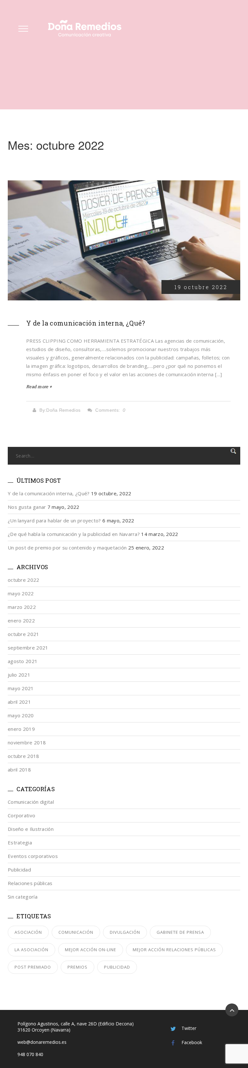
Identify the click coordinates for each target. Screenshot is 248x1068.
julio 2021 (19, 674)
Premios (77, 967)
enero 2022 (21, 620)
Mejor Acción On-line (90, 949)
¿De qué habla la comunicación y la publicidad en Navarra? (74, 534)
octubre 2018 (23, 756)
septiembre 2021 (28, 647)
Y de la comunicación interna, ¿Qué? (85, 323)
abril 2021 (19, 702)
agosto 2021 (22, 661)
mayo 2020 (21, 715)
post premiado (33, 967)
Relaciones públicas (30, 883)
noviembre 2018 (27, 742)
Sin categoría (22, 896)
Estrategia (20, 842)
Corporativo (21, 815)
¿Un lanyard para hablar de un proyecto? (54, 520)
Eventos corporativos (33, 856)
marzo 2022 (22, 607)
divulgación (125, 932)
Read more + (39, 386)
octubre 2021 (23, 634)
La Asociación (31, 949)
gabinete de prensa (180, 932)
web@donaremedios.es (42, 1042)
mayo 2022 (21, 593)
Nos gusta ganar (27, 507)
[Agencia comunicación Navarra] (84, 28)
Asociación (28, 932)
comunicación (75, 932)
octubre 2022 (23, 580)
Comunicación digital (31, 802)
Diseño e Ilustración (31, 829)
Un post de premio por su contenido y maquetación (67, 547)
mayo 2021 (21, 688)
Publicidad (19, 869)
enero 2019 (21, 729)
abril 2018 (19, 769)
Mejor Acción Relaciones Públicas (174, 949)
